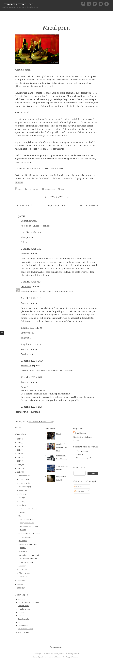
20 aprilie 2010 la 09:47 (32, 361)
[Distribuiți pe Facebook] (22, 182)
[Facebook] (84, 3)
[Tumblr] (106, 3)
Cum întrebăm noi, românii (29, 534)
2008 (19, 584)
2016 (19, 450)
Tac (20, 516)
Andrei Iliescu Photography (28, 602)
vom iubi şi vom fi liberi (18, 4)
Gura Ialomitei (23, 619)
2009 (19, 581)
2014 (19, 457)
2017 (19, 446)
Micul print (56, 28)
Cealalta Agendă (24, 609)
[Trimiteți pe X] (20, 182)
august (21, 490)
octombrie (23, 483)
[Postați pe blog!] (18, 182)
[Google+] (90, 3)
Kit (19, 622)
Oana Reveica (23, 626)
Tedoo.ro (79, 455)
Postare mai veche (89, 205)
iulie (21, 494)
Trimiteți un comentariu (28, 412)
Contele (21, 616)
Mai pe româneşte (26, 537)
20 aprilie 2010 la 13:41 (31, 377)
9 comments (50, 189)
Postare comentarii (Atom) (41, 421)
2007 (19, 588)
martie (21, 570)
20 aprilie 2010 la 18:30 (31, 407)
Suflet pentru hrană (25, 629)
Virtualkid (26, 286)
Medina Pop (27, 365)
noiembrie (23, 479)
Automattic (44, 657)
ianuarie (22, 577)
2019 (19, 439)
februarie (22, 573)
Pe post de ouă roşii (26, 562)
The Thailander (82, 451)
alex (23, 237)
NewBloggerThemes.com (71, 657)
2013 (19, 461)
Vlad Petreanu (23, 632)
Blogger (76, 654)
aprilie (21, 505)
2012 (19, 465)
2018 (19, 443)
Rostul (58, 434)
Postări (79, 486)
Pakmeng (22, 566)
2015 (19, 454)
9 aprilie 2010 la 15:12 (31, 298)
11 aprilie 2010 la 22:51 (31, 344)
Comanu (21, 612)
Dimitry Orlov (23, 606)
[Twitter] (95, 3)
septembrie (23, 487)
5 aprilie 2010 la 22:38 (31, 232)
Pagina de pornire (56, 205)
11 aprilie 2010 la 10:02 (31, 328)
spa (62, 189)
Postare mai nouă (23, 205)
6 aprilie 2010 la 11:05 (31, 249)
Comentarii (80, 491)
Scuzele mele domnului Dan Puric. (61, 447)
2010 (19, 472)
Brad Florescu (33, 189)
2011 (18, 468)
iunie (21, 498)
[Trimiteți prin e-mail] (16, 182)
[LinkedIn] (101, 3)
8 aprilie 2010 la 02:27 (31, 281)
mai (20, 502)
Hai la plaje (23, 541)
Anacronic (22, 599)
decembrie (23, 476)
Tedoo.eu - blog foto (84, 458)
